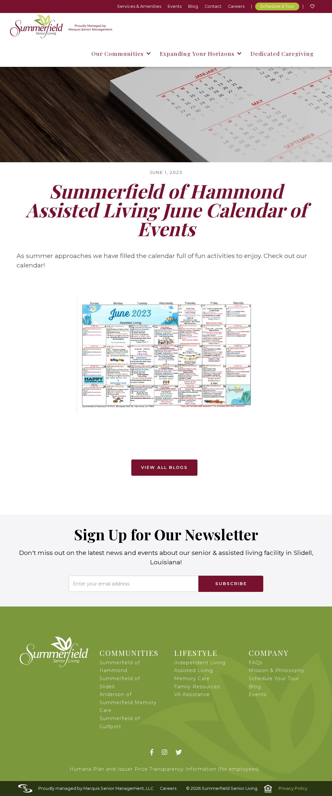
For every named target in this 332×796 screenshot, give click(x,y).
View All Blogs (164, 467)
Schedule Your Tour (274, 678)
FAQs (256, 663)
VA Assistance (192, 694)
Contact (213, 6)
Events (175, 6)
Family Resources (197, 687)
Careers (236, 6)
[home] (61, 26)
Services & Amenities (139, 6)
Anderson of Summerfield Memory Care (128, 702)
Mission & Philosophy (276, 670)
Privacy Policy (293, 788)
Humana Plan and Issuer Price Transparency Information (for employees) (165, 769)
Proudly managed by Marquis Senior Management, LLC (95, 788)
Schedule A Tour (277, 6)
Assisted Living (193, 670)
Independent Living (200, 663)
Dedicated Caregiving (282, 53)
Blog (193, 6)
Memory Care (192, 678)
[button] (121, 53)
